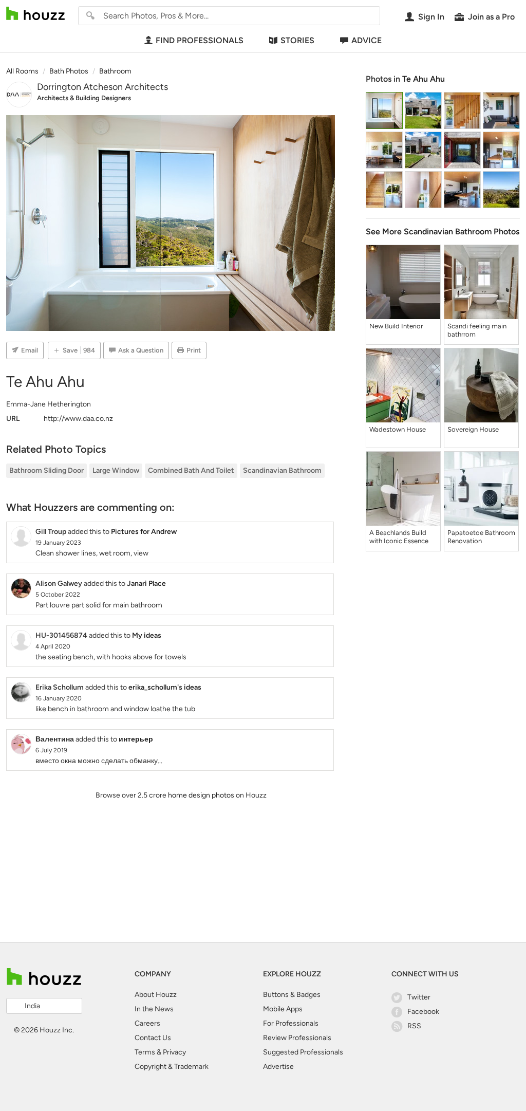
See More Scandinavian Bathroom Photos (442, 231)
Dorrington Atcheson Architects (102, 86)
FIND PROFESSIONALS (199, 40)
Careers (147, 1023)
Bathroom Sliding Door (46, 470)
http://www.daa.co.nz (78, 418)
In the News (154, 1009)
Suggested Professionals (303, 1052)
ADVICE (366, 40)
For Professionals (290, 1023)
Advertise (278, 1066)
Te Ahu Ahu (423, 79)
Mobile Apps (283, 1009)
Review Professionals (297, 1037)
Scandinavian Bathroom (282, 470)
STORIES (297, 40)
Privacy (174, 1052)
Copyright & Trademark (172, 1066)
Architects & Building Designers (84, 98)
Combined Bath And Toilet (191, 470)
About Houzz (156, 994)
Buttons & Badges (292, 994)
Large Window (115, 470)
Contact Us (153, 1037)
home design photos (201, 795)
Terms (145, 1052)
